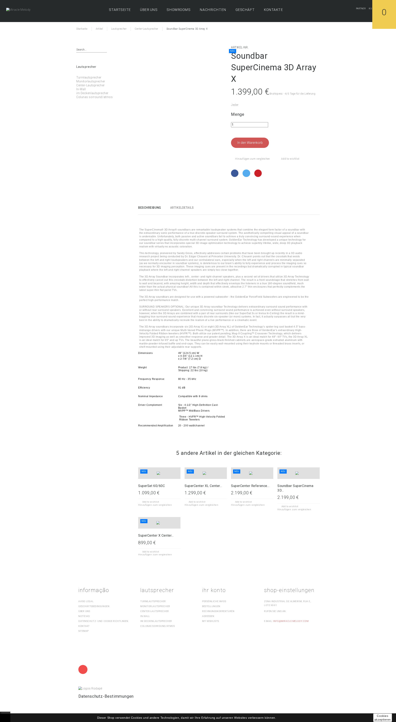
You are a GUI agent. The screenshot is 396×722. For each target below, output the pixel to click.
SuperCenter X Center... (156, 535)
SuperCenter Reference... (250, 486)
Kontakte (273, 10)
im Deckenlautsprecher (92, 93)
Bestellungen (211, 606)
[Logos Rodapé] (90, 688)
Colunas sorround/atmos (94, 97)
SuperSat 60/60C (151, 486)
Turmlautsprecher (88, 77)
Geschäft (245, 10)
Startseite (120, 10)
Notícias (84, 616)
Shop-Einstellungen (289, 590)
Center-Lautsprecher (90, 85)
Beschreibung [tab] (149, 207)
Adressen (208, 616)
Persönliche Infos (214, 601)
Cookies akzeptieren (382, 717)
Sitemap (83, 631)
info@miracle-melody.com (291, 621)
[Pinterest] (258, 173)
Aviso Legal (85, 601)
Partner (361, 8)
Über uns (148, 10)
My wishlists (210, 621)
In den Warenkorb (250, 143)
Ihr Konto (214, 590)
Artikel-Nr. (240, 47)
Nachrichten (213, 10)
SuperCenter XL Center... (203, 486)
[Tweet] (247, 173)
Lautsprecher (86, 66)
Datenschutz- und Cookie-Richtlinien (103, 621)
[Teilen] (235, 173)
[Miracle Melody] (18, 10)
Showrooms (178, 10)
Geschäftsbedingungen (93, 606)
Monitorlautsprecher (90, 81)
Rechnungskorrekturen (218, 611)
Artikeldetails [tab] (182, 207)
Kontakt (84, 626)
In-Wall (81, 89)
